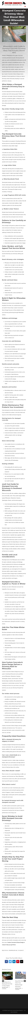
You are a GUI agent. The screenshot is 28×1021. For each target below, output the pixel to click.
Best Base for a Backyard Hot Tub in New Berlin (7, 983)
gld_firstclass (5, 950)
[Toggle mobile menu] (25, 6)
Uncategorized (21, 950)
